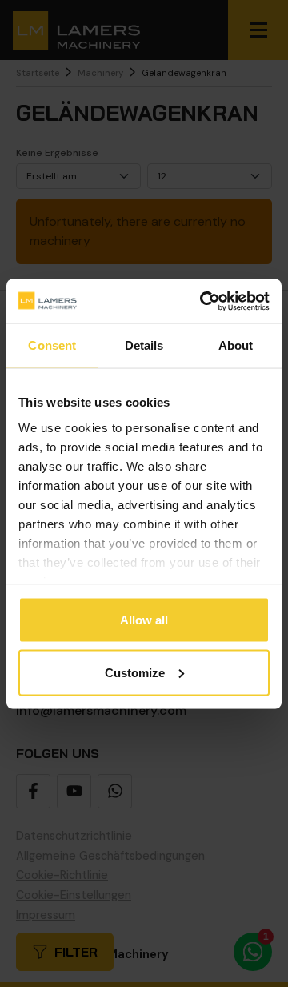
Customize (135, 672)
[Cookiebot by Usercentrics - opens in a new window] (203, 301)
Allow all (144, 620)
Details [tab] (144, 345)
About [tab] (236, 345)
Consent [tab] (52, 345)
